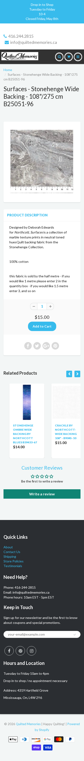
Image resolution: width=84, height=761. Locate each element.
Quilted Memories (28, 724)
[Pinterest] (20, 651)
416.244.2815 (20, 36)
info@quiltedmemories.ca (33, 42)
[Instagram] (31, 651)
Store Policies (14, 561)
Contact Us (12, 552)
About (8, 547)
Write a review (42, 494)
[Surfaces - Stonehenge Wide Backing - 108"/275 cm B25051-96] (42, 161)
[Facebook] (9, 651)
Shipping (10, 556)
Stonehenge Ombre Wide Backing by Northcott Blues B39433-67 (20, 434)
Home (8, 70)
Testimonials (13, 566)
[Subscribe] (74, 634)
